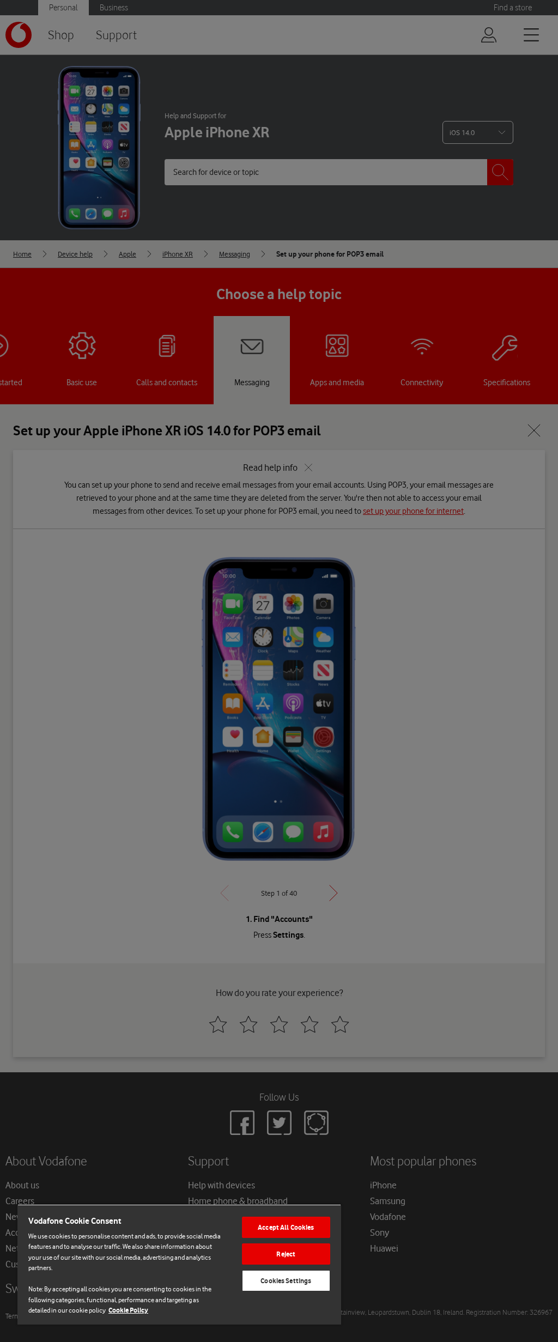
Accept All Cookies (286, 1227)
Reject (285, 1254)
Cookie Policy (128, 1310)
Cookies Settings (285, 1281)
